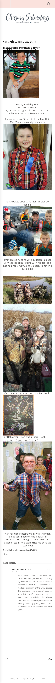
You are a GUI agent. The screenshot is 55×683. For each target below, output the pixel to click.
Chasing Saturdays (33, 679)
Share (6, 554)
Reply (49, 570)
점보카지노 (35, 597)
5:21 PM (14, 572)
